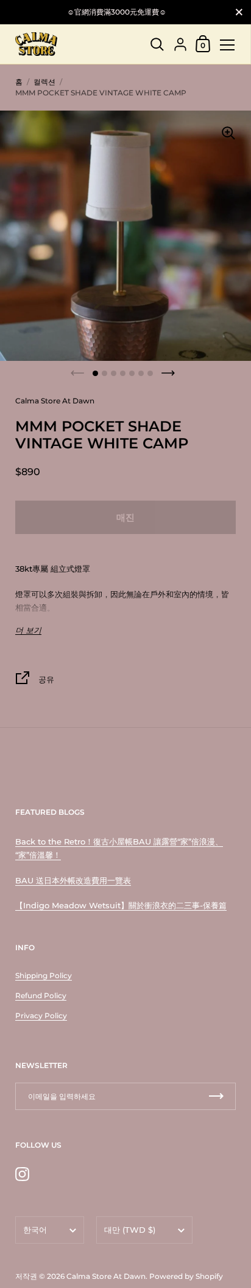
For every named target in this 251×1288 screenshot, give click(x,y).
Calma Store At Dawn (106, 1276)
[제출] (216, 1096)
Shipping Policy (43, 975)
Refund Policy (40, 995)
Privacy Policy (41, 1015)
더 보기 (28, 630)
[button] (95, 373)
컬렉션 (44, 81)
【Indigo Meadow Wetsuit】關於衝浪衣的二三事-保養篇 (121, 905)
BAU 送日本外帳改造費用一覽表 (73, 880)
